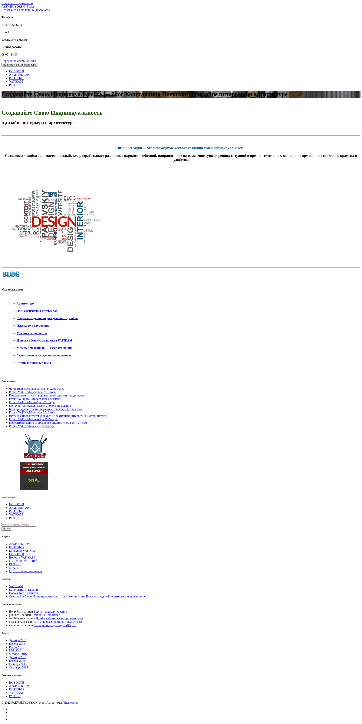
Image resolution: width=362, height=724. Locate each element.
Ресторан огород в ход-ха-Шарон (55, 625)
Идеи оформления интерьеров (37, 310)
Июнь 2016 (16, 647)
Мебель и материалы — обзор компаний (44, 347)
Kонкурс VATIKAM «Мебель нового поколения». (41, 405)
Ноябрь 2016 (17, 643)
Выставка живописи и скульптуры (59, 621)
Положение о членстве (23, 593)
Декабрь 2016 (17, 640)
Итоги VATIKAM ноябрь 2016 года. (32, 402)
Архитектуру (26, 303)
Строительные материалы (25, 571)
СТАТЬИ (15, 567)
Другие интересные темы (34, 362)
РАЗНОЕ (15, 85)
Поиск (6, 528)
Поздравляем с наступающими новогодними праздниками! (47, 395)
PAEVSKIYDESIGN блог (26, 8)
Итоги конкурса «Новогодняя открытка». (35, 398)
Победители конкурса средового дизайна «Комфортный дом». (49, 422)
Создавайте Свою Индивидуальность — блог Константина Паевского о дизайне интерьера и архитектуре (77, 596)
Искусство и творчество (33, 325)
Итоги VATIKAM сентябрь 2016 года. (33, 419)
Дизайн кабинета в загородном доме (59, 618)
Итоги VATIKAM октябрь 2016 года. (32, 412)
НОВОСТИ (16, 71)
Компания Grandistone (46, 615)
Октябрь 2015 (18, 664)
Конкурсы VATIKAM (23, 550)
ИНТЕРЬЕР (16, 78)
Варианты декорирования (50, 611)
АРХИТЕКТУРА (20, 74)
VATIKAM (16, 81)
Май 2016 (15, 650)
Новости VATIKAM (22, 557)
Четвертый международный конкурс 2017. (36, 388)
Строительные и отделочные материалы (44, 355)
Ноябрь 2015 (17, 660)
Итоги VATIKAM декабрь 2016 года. (32, 392)
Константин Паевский (23, 589)
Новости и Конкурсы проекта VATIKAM (44, 340)
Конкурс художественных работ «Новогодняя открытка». (46, 409)
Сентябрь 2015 (18, 667)
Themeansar (70, 702)
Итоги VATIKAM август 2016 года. (32, 426)
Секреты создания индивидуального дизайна (47, 318)
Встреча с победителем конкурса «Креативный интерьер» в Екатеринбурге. (58, 415)
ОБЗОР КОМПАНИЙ (23, 561)
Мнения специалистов (32, 333)
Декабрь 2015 (17, 657)
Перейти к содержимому (17, 3)
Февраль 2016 (18, 653)
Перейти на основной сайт (19, 61)
